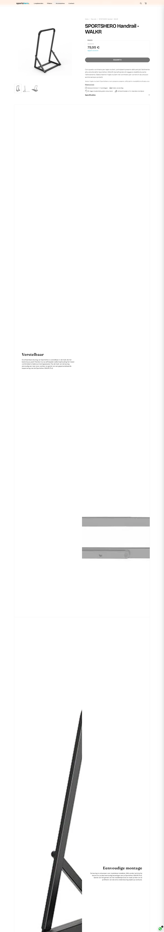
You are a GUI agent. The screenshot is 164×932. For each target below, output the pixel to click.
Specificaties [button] (90, 95)
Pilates (49, 3)
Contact (71, 3)
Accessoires (60, 3)
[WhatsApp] (160, 929)
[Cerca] (141, 3)
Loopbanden (38, 3)
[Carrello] (146, 3)
